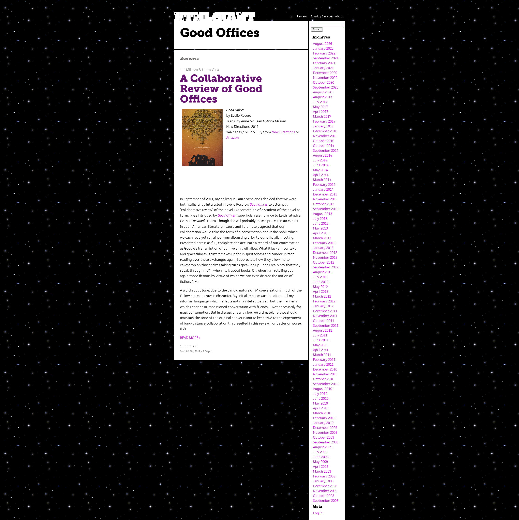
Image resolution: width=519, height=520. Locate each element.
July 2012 (320, 277)
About (339, 16)
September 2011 (325, 325)
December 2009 (325, 427)
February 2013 (324, 243)
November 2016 (325, 136)
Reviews (302, 16)
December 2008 (325, 486)
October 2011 (323, 320)
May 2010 (320, 403)
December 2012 (325, 252)
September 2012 (325, 267)
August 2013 (322, 213)
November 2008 (325, 491)
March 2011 (322, 354)
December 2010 (325, 369)
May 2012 (320, 286)
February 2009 (324, 476)
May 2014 (320, 170)
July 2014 (320, 160)
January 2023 (323, 48)
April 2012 (320, 291)
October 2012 (323, 262)
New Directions (283, 132)
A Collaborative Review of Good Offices (221, 88)
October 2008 (323, 495)
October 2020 (323, 82)
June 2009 (320, 457)
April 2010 (320, 408)
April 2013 (320, 233)
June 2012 (320, 282)
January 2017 (323, 126)
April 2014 (320, 175)
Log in (318, 513)
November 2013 (325, 199)
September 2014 (325, 150)
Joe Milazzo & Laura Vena (199, 69)
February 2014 (324, 184)
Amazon (232, 137)
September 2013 (325, 209)
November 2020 (325, 77)
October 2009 (323, 437)
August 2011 (322, 330)
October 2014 (323, 145)
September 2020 (325, 87)
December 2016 (325, 131)
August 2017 (322, 97)
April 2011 (320, 350)
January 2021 (323, 68)
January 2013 (323, 248)
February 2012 (324, 301)
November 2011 (325, 316)
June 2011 (320, 340)
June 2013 (320, 223)
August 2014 (322, 155)
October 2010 (323, 379)
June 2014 (320, 165)
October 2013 (323, 204)
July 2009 (320, 452)
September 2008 (325, 500)
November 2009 (325, 432)
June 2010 (320, 398)
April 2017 (320, 111)
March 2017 (322, 116)
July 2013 (320, 218)
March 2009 (322, 471)
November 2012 (325, 257)
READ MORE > (190, 337)
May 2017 (320, 107)
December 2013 (325, 194)
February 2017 (324, 121)
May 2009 (320, 461)
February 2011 (324, 359)
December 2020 (325, 72)
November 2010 (325, 374)
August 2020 (322, 92)
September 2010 (325, 384)
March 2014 (322, 179)
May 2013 (320, 228)
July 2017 (320, 102)
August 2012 (322, 272)
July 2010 (320, 393)
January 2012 (323, 306)
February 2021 (324, 63)
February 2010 (324, 418)
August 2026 (322, 43)
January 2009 (323, 481)
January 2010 (323, 423)
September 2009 (325, 442)
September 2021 (325, 58)
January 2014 (323, 189)
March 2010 (322, 413)
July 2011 (320, 335)
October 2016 (323, 141)
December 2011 (325, 311)
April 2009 (320, 466)
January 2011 (323, 364)
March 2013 (322, 238)
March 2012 (322, 296)
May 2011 (320, 345)
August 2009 (322, 447)
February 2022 (324, 53)
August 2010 (322, 389)
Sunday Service (321, 16)
